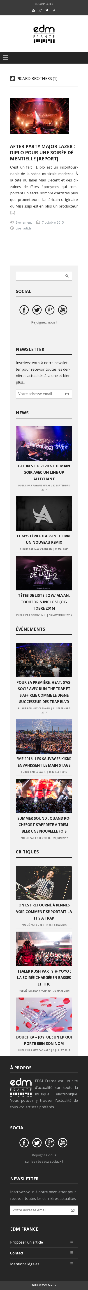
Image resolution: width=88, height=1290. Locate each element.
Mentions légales (24, 1263)
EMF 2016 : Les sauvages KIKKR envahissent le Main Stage (44, 762)
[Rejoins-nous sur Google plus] (50, 310)
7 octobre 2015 (53, 222)
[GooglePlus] (40, 10)
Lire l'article (24, 228)
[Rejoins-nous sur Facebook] (24, 310)
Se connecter (44, 3)
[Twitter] (46, 10)
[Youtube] (33, 10)
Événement (24, 222)
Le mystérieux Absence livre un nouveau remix (44, 539)
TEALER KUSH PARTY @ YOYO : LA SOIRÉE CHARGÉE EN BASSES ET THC (44, 978)
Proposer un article (26, 1242)
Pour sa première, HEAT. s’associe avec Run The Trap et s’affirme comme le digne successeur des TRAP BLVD (44, 692)
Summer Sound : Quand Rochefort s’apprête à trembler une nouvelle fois (44, 825)
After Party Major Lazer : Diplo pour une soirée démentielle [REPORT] (42, 152)
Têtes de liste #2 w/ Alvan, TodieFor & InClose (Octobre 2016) (44, 602)
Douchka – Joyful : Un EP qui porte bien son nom (44, 1040)
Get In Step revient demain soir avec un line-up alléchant (44, 472)
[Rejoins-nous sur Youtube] (63, 310)
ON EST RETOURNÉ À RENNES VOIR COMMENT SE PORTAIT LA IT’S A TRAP (44, 911)
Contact (16, 1253)
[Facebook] (53, 10)
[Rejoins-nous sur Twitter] (37, 310)
